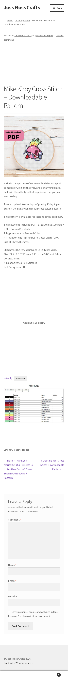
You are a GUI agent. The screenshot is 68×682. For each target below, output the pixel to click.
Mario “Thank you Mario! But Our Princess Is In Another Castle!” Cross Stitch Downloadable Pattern (18, 469)
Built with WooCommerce (18, 663)
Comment (14, 519)
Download (20, 378)
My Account (11, 676)
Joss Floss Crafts (22, 7)
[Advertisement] (34, 63)
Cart (52, 673)
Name (12, 565)
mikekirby (8, 378)
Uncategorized (22, 20)
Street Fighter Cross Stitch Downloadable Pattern (52, 465)
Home (10, 20)
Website (12, 596)
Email (12, 580)
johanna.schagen (44, 35)
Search (34, 676)
